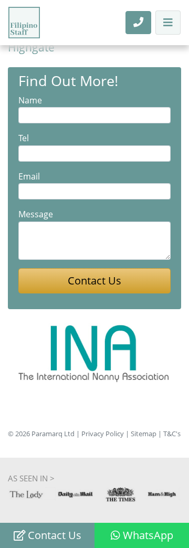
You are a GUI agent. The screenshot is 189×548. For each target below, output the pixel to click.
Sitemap (143, 433)
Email (29, 176)
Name (30, 100)
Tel (23, 138)
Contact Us (53, 535)
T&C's (172, 433)
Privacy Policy (102, 433)
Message (35, 214)
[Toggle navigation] (168, 22)
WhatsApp (146, 535)
